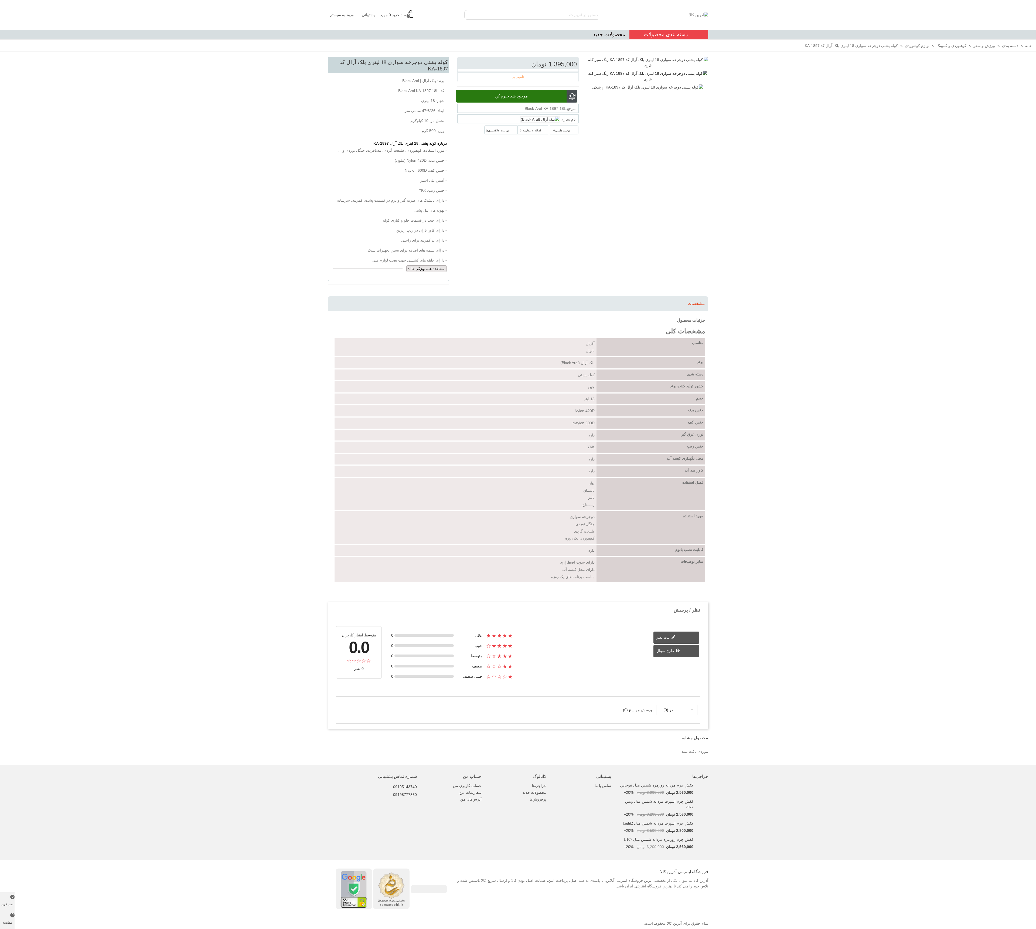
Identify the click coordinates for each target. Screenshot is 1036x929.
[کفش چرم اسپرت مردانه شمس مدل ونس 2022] (702, 801)
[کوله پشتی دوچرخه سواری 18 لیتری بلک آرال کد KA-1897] (647, 62)
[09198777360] (388, 790)
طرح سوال (665, 651)
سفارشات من (470, 792)
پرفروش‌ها (538, 799)
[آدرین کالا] (678, 15)
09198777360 (405, 794)
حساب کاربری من (467, 786)
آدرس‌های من (471, 799)
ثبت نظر (663, 637)
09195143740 (405, 787)
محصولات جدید (609, 34)
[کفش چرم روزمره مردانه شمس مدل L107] (702, 839)
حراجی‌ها (700, 776)
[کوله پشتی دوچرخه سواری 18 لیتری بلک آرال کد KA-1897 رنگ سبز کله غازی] (647, 76)
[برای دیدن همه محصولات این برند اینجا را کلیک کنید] (540, 119)
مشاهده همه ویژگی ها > (426, 269)
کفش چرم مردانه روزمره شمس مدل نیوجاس (656, 785)
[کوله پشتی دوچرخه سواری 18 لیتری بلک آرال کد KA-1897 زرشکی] (647, 87)
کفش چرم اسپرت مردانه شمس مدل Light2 (658, 823)
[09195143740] (388, 783)
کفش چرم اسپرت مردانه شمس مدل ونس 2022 (659, 804)
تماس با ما (603, 786)
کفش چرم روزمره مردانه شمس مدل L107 (658, 840)
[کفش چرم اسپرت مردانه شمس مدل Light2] (702, 823)
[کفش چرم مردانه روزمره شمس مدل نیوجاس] (702, 785)
